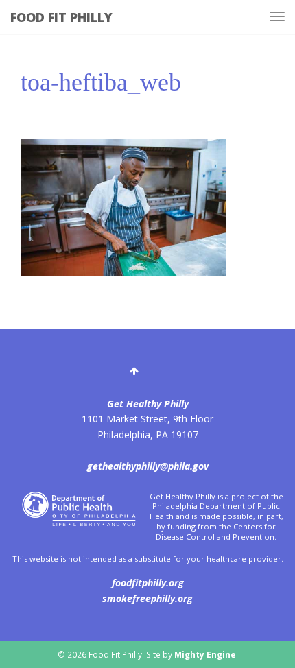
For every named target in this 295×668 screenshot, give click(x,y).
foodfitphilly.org (148, 582)
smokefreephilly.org (147, 598)
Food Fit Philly (61, 17)
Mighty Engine (205, 654)
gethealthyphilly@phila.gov (148, 466)
